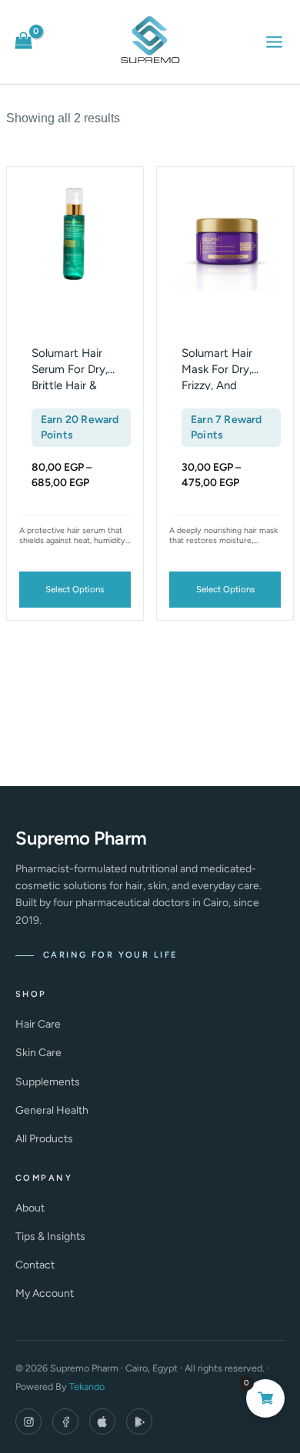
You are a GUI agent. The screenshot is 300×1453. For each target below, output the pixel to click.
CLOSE (267, 532)
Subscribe (150, 879)
